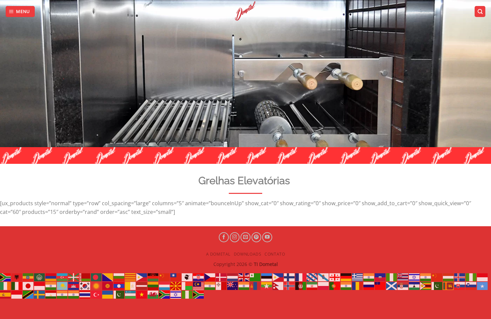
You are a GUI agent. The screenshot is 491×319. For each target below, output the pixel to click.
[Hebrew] (414, 277)
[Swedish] (39, 294)
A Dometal (218, 254)
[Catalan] (130, 277)
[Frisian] (312, 277)
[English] (244, 277)
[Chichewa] (153, 277)
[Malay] (198, 285)
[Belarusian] (85, 277)
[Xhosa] (164, 294)
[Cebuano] (142, 277)
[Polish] (323, 285)
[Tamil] (62, 294)
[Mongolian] (255, 285)
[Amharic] (28, 277)
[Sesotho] (414, 285)
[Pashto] (301, 285)
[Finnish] (289, 277)
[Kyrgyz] (108, 285)
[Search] (480, 11)
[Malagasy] (187, 285)
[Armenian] (51, 277)
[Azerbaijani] (62, 277)
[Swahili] (28, 294)
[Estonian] (267, 277)
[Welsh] (153, 294)
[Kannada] (51, 285)
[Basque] (73, 277)
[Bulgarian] (119, 277)
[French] (301, 277)
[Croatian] (198, 277)
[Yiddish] (176, 294)
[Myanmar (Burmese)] (267, 285)
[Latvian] (142, 285)
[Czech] (210, 277)
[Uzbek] (130, 294)
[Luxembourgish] (164, 285)
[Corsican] (187, 277)
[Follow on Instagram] (235, 237)
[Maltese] (221, 285)
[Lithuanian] (153, 285)
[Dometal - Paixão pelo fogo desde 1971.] (245, 11)
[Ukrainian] (108, 294)
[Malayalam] (210, 285)
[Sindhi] (437, 285)
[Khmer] (73, 285)
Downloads (248, 254)
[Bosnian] (108, 277)
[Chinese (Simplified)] (164, 277)
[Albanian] (17, 277)
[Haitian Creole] (380, 277)
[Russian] (369, 285)
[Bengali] (96, 277)
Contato (275, 254)
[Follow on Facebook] (224, 237)
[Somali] (482, 285)
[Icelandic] (460, 277)
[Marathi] (244, 285)
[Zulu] (198, 294)
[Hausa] (391, 277)
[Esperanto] (255, 277)
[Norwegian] (289, 285)
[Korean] (85, 285)
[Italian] (17, 285)
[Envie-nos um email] (245, 237)
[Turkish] (96, 294)
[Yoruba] (187, 294)
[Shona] (426, 285)
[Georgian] (335, 277)
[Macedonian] (176, 285)
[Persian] (312, 285)
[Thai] (85, 294)
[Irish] (5, 285)
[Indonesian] (482, 277)
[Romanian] (357, 285)
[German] (346, 277)
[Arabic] (39, 277)
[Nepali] (278, 285)
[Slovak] (460, 285)
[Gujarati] (369, 277)
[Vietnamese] (142, 294)
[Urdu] (119, 294)
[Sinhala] (448, 285)
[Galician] (323, 277)
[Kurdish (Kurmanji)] (96, 285)
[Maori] (232, 285)
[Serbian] (403, 285)
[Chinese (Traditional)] (176, 277)
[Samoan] (380, 285)
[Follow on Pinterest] (257, 237)
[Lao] (119, 285)
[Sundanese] (17, 294)
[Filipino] (278, 277)
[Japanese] (28, 285)
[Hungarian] (448, 277)
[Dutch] (232, 277)
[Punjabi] (346, 285)
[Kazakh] (62, 285)
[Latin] (130, 285)
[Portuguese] (335, 285)
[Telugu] (73, 294)
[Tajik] (51, 294)
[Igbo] (471, 277)
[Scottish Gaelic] (391, 285)
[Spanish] (5, 294)
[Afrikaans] (5, 277)
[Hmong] (437, 277)
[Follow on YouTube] (267, 237)
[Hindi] (426, 277)
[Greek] (357, 277)
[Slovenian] (471, 285)
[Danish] (221, 277)
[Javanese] (39, 285)
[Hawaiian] (403, 277)
